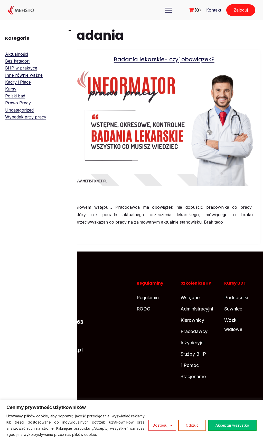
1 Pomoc (190, 365)
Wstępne (190, 297)
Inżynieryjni (192, 342)
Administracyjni (197, 309)
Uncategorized (19, 110)
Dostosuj (160, 425)
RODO (144, 309)
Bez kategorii (17, 61)
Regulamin (148, 297)
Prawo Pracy (18, 102)
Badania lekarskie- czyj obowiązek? (164, 59)
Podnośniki (236, 297)
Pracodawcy (194, 331)
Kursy (10, 89)
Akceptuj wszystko (232, 425)
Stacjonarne (193, 376)
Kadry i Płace (18, 82)
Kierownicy (192, 320)
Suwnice (233, 309)
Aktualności (16, 54)
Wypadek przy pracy (25, 116)
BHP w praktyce (21, 68)
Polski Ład (15, 95)
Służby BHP (193, 354)
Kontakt (213, 10)
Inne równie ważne (24, 75)
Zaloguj (241, 10)
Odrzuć (192, 425)
